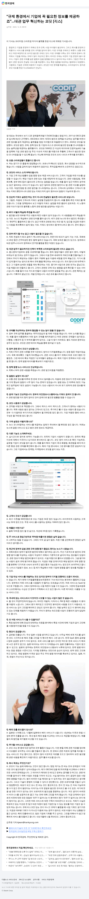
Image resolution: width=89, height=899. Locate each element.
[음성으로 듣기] (69, 33)
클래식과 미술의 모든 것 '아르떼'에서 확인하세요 (30, 828)
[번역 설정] (73, 33)
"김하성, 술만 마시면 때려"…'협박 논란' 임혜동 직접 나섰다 (66, 858)
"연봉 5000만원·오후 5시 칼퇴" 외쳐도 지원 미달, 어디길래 (26, 851)
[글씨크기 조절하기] (78, 33)
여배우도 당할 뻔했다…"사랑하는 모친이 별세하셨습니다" (26, 862)
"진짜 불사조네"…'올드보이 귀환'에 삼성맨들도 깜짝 (66, 851)
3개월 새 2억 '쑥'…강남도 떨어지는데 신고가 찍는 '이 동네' (26, 855)
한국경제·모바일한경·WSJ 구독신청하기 (26, 831)
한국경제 (9, 3)
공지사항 (36, 879)
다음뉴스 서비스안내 (9, 879)
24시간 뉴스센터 (25, 879)
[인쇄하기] (83, 33)
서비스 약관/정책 (48, 879)
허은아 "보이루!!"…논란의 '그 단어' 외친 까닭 (26, 865)
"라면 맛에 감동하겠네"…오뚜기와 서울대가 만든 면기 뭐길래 (66, 855)
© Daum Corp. (7, 891)
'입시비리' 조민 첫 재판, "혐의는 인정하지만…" (66, 865)
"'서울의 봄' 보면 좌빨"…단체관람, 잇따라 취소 (66, 862)
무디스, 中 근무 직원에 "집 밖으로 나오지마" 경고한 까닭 (26, 858)
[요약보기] (64, 33)
